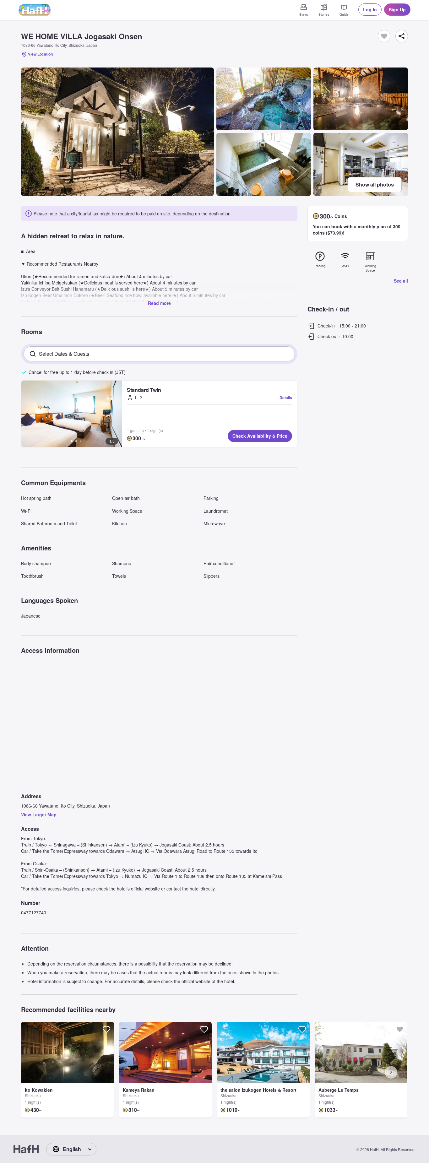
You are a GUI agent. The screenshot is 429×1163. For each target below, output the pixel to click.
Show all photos (375, 184)
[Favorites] (384, 36)
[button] (71, 414)
